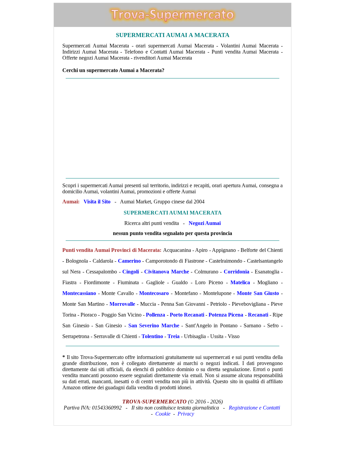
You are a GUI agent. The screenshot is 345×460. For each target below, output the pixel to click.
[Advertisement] (172, 128)
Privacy (186, 414)
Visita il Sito (97, 201)
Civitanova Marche (166, 271)
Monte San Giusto (258, 293)
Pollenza (155, 315)
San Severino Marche (153, 325)
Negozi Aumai (205, 223)
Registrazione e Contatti (254, 407)
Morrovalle (122, 304)
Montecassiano (79, 293)
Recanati (258, 315)
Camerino (129, 261)
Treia (173, 336)
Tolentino (152, 336)
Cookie (162, 414)
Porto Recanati (187, 315)
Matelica (240, 282)
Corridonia (236, 271)
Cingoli (130, 271)
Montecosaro (154, 293)
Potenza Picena (226, 315)
